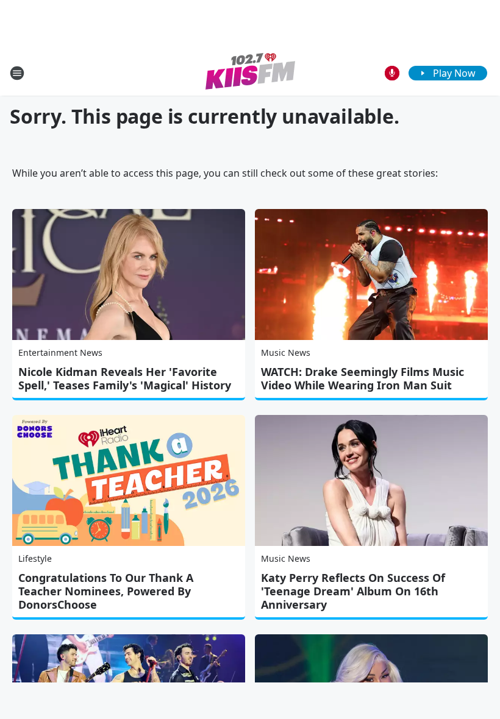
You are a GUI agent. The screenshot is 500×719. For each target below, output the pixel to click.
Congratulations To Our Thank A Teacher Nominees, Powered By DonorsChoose (105, 591)
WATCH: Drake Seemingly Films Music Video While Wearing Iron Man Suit (362, 378)
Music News (285, 352)
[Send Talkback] (392, 73)
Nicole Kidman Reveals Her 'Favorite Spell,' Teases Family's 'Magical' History (124, 378)
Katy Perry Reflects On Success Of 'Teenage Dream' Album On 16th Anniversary (353, 591)
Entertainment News (60, 352)
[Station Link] (250, 73)
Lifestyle (35, 558)
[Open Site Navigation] (17, 73)
